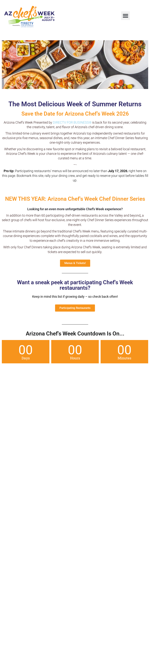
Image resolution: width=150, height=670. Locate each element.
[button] (125, 15)
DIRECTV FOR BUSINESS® (72, 122)
